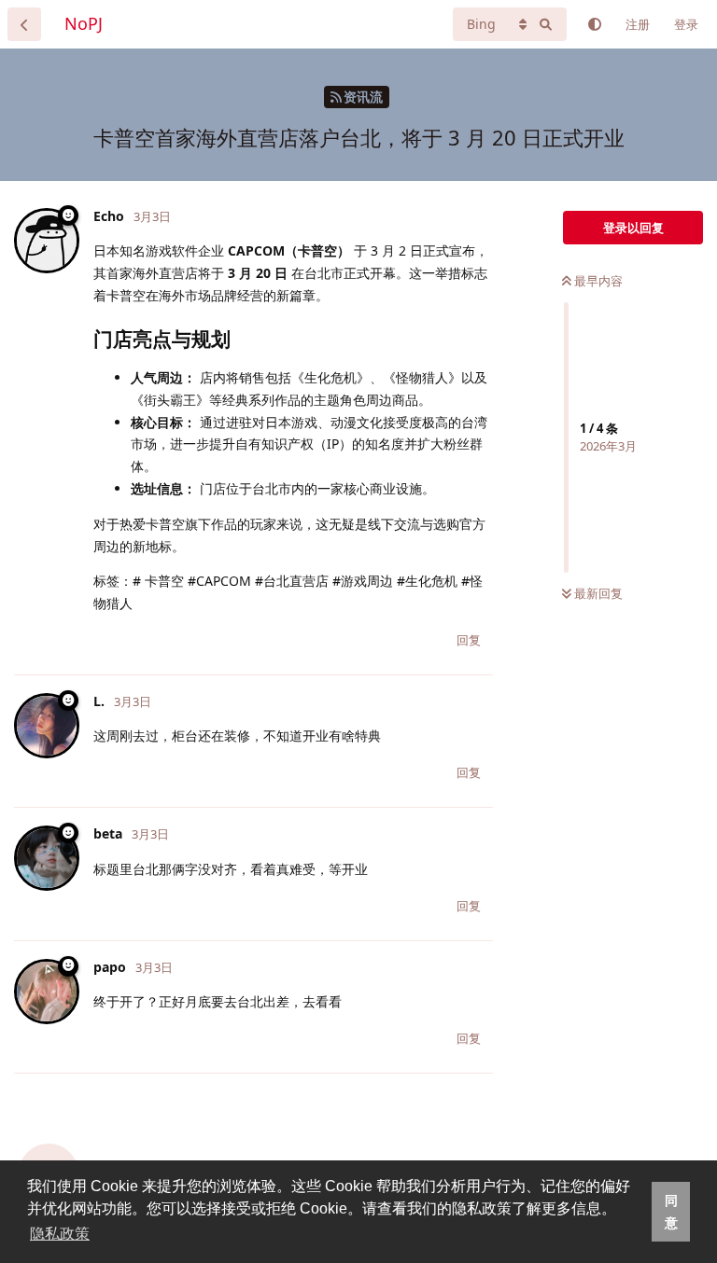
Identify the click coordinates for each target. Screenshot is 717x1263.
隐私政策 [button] (60, 1234)
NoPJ (83, 23)
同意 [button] (671, 1211)
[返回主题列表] (24, 24)
